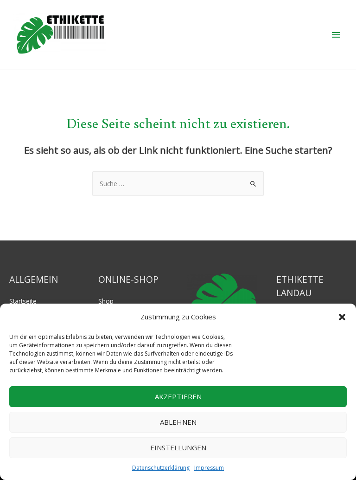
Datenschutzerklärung (161, 468)
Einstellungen (178, 447)
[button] (342, 317)
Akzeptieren (178, 396)
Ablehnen (178, 422)
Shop (106, 301)
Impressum (209, 468)
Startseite (23, 301)
